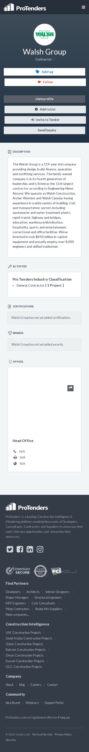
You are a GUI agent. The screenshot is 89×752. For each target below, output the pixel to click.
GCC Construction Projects (24, 667)
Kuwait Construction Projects (25, 661)
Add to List (47, 109)
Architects (33, 592)
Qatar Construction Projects (24, 644)
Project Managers (17, 597)
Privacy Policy (63, 734)
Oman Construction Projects (25, 655)
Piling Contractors (17, 609)
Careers (36, 685)
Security (11, 740)
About (9, 685)
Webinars (32, 703)
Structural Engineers (48, 597)
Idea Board (13, 703)
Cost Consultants (43, 603)
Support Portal (54, 703)
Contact (52, 685)
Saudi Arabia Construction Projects (29, 638)
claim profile (44, 99)
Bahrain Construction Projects (26, 650)
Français (64, 717)
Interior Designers (57, 592)
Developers (13, 592)
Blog (22, 685)
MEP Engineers (16, 603)
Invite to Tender (47, 120)
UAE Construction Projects (23, 632)
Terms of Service (42, 734)
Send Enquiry (46, 130)
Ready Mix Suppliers (48, 609)
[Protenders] (25, 5)
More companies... (18, 614)
